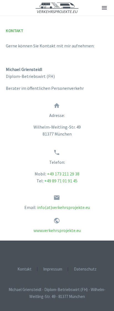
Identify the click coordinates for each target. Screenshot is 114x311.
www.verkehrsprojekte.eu (57, 230)
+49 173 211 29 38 (63, 174)
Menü (104, 8)
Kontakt (24, 269)
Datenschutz (85, 269)
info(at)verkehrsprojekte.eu (63, 207)
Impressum (52, 269)
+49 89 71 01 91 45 (60, 180)
